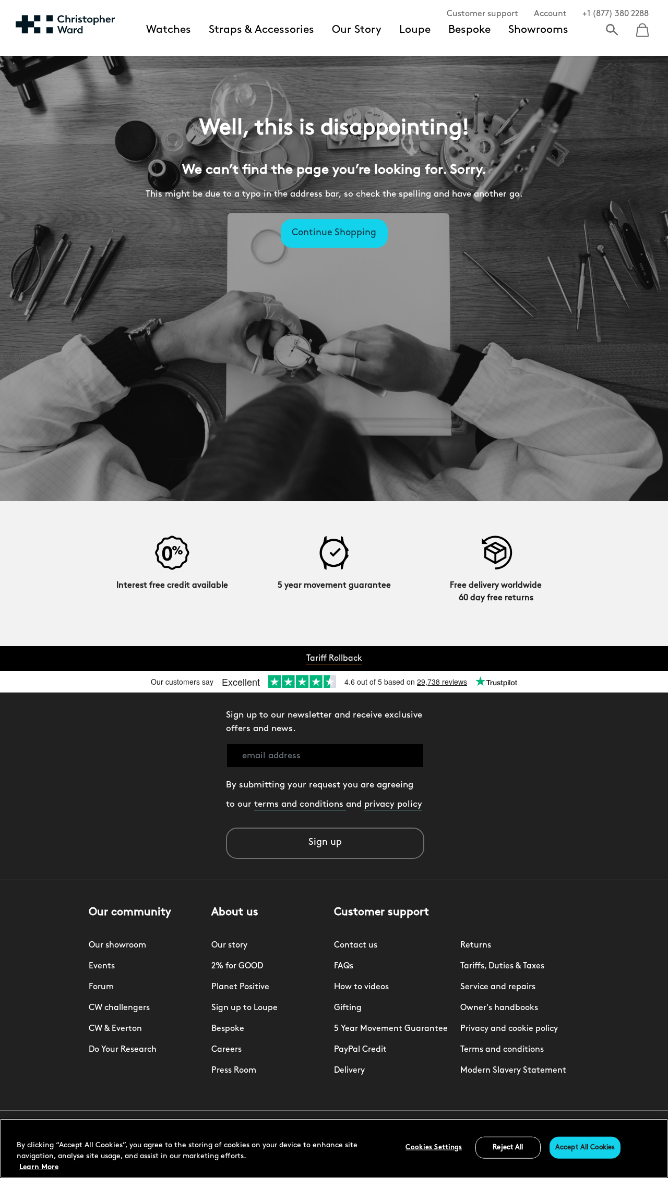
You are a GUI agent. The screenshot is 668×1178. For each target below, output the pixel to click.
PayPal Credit (360, 1050)
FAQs (343, 966)
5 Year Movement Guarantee (391, 1029)
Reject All (508, 1147)
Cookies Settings (433, 1147)
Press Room (233, 1070)
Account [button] (550, 14)
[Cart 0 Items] (642, 26)
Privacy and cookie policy (509, 1029)
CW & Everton (115, 1029)
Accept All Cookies (585, 1147)
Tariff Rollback (334, 658)
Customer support (482, 14)
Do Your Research (123, 1050)
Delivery (349, 1070)
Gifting (348, 1008)
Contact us (355, 945)
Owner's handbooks (499, 1008)
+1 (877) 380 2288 (615, 14)
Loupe (415, 30)
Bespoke (469, 30)
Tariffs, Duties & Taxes (502, 966)
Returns (475, 945)
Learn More (38, 1167)
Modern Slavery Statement (513, 1070)
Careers (226, 1050)
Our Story (356, 30)
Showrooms (538, 30)
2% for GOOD (237, 966)
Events (102, 966)
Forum (101, 987)
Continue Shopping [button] (334, 233)
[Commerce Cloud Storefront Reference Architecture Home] (65, 24)
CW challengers (119, 1008)
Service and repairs (497, 987)
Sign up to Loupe (244, 1008)
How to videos (361, 987)
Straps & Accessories (261, 30)
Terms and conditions (502, 1050)
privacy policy (393, 804)
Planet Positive (240, 987)
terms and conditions (300, 804)
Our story (229, 945)
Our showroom (117, 945)
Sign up (325, 842)
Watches (168, 30)
